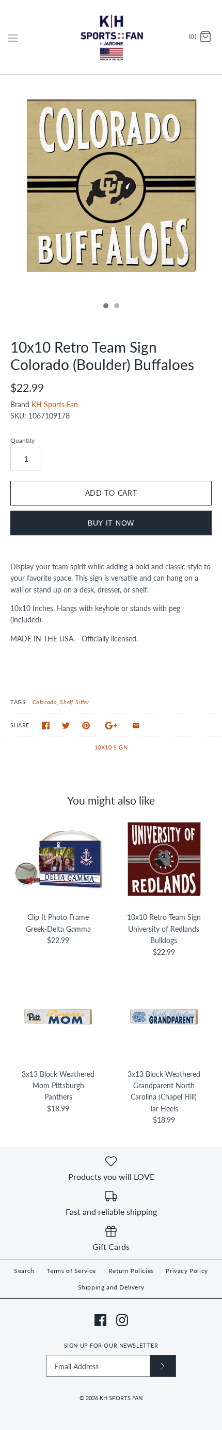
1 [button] (105, 307)
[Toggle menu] (13, 37)
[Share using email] (136, 725)
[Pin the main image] (86, 725)
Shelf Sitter (74, 702)
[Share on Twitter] (66, 725)
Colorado (45, 702)
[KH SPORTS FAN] (111, 37)
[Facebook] (100, 1320)
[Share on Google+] (111, 725)
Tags (17, 702)
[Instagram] (122, 1320)
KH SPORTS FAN (121, 1397)
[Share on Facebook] (46, 725)
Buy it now (111, 523)
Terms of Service (71, 1271)
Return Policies (131, 1271)
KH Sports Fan (54, 404)
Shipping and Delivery (111, 1287)
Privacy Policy (187, 1271)
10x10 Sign (111, 747)
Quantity (22, 440)
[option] (111, 186)
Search (24, 1271)
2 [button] (116, 307)
